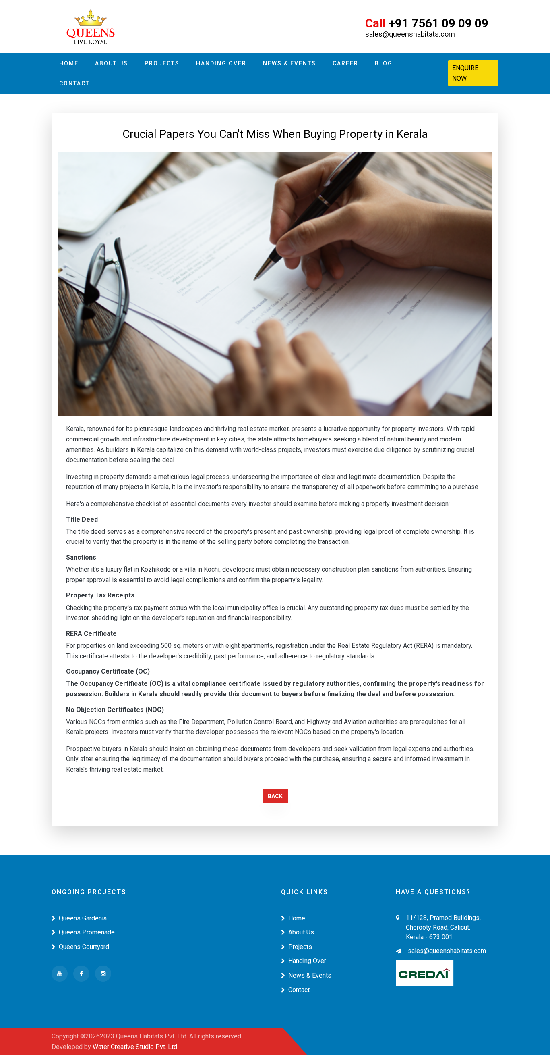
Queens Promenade (87, 932)
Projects (162, 63)
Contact (74, 83)
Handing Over (221, 63)
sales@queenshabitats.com (447, 951)
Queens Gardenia (83, 918)
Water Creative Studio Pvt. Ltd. (135, 1047)
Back (275, 796)
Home (69, 63)
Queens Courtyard (84, 947)
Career (345, 63)
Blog (384, 63)
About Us (111, 63)
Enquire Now (465, 73)
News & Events (289, 63)
